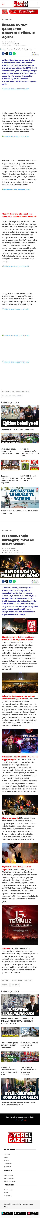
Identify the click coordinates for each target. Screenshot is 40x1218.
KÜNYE (6, 1193)
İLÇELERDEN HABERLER (20, 46)
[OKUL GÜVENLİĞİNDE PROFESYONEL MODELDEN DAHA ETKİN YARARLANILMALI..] (20, 1089)
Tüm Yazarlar (8, 1190)
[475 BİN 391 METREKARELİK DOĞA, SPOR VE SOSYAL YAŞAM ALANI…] (29, 440)
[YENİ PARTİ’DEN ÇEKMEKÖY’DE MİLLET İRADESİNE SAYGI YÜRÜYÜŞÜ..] (29, 1058)
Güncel (6, 1160)
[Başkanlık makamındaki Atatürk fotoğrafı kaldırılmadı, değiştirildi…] (10, 466)
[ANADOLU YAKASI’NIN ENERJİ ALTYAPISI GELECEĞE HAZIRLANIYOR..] (20, 497)
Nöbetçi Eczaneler (10, 1181)
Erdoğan (5, 985)
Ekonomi (7, 1154)
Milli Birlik (15, 985)
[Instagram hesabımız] (22, 1120)
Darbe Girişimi (17, 980)
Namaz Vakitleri (9, 1178)
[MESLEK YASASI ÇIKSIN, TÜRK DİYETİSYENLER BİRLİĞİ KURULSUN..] (10, 1033)
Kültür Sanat (8, 1164)
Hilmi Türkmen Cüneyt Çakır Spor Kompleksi (16, 391)
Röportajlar (7, 1167)
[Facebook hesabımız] (16, 1120)
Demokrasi (29, 980)
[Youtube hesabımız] (25, 1120)
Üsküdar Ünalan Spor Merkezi (12, 396)
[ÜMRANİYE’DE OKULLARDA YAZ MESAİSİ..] (20, 416)
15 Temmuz (6, 980)
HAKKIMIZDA (8, 1196)
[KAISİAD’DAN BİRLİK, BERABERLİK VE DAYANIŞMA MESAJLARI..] (10, 440)
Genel (10, 46)
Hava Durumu (8, 1175)
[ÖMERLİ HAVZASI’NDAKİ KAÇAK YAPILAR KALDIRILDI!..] (29, 1033)
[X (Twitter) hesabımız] (19, 1120)
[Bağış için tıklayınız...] (20, 13)
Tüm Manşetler (18, 552)
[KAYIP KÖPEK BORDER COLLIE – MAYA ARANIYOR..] (29, 466)
